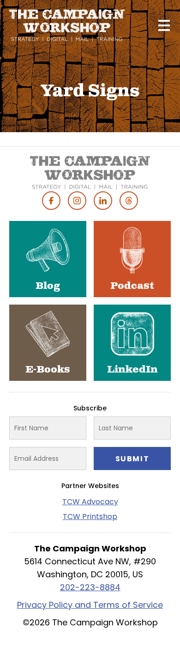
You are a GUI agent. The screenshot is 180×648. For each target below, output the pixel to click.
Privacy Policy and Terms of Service (90, 605)
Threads (128, 200)
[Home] (67, 25)
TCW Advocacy (90, 501)
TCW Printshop (90, 516)
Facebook (51, 200)
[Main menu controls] (164, 25)
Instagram (77, 200)
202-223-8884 (90, 587)
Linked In (103, 200)
